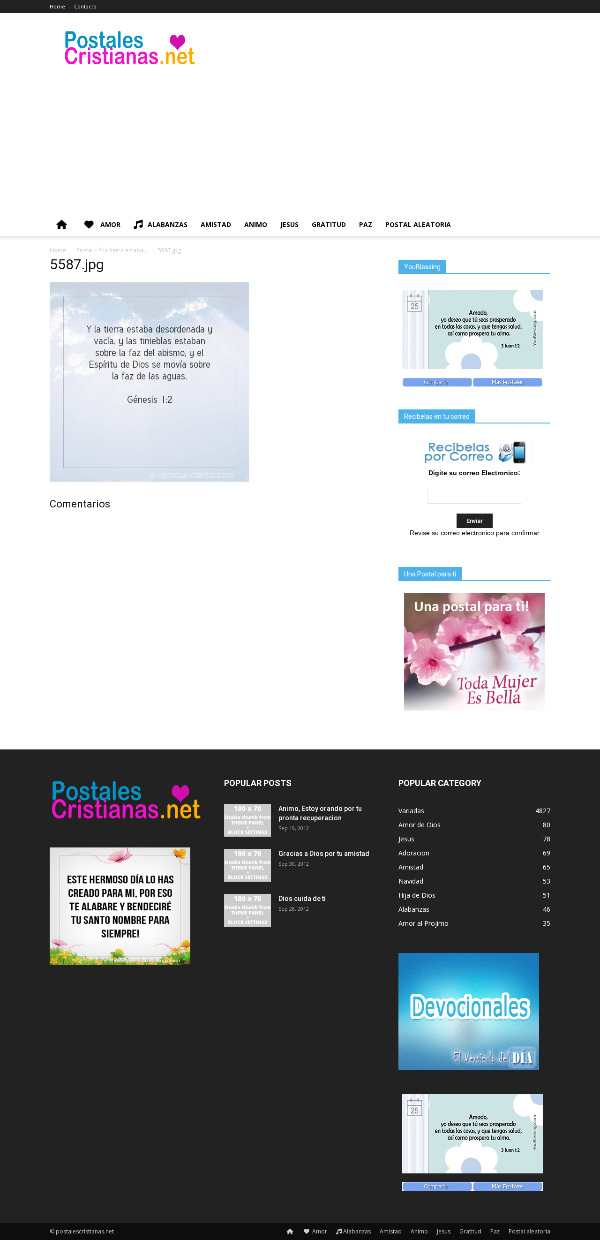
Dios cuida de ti (302, 898)
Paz (365, 224)
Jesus (289, 224)
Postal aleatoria (418, 224)
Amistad (216, 224)
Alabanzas (168, 224)
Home (57, 6)
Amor (109, 224)
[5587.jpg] (149, 479)
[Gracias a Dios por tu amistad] (247, 865)
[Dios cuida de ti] (247, 910)
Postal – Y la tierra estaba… (112, 250)
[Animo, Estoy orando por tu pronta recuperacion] (247, 820)
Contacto (85, 6)
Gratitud (329, 224)
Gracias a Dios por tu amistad (323, 853)
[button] (539, 225)
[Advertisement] (300, 143)
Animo (255, 224)
